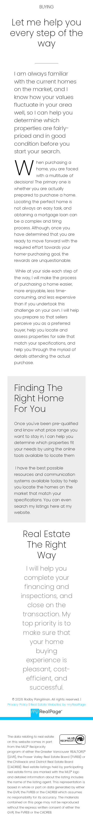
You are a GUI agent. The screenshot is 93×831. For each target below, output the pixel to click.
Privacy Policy (17, 704)
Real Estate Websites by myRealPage (58, 704)
